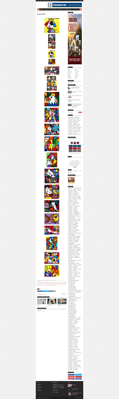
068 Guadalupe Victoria (76, 237)
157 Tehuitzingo (70, 322)
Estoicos (69, 73)
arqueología (39, 384)
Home (76, 397)
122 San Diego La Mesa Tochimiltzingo (73, 280)
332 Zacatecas (79, 134)
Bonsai (69, 70)
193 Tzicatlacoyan (70, 352)
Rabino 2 (69, 78)
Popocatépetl (54, 384)
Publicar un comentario (40, 311)
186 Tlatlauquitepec (70, 346)
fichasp (60, 386)
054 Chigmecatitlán (74, 224)
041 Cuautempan (70, 214)
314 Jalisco (78, 124)
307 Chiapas (78, 120)
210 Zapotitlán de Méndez (76, 365)
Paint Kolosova (70, 77)
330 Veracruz (70, 134)
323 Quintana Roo (70, 130)
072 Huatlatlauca (76, 240)
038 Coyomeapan (75, 211)
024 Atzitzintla (76, 201)
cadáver (61, 384)
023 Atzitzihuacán (70, 201)
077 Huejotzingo (78, 244)
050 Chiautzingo (75, 221)
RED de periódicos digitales (76, 99)
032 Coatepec (75, 207)
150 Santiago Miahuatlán (71, 316)
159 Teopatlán (70, 323)
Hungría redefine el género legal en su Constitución (76, 393)
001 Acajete (74, 188)
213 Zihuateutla (79, 366)
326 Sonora (74, 131)
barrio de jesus (40, 387)
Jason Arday (73, 384)
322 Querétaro (78, 128)
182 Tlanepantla (70, 343)
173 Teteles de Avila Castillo (71, 336)
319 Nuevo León (79, 127)
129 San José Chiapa (71, 290)
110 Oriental (69, 270)
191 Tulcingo (78, 349)
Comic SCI (76, 72)
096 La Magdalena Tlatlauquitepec (72, 260)
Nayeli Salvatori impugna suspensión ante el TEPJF (75, 87)
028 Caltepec (74, 204)
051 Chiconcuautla (70, 223)
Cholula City (58, 280)
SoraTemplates (42, 397)
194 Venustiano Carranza (77, 352)
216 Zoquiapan (70, 369)
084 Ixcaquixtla (78, 250)
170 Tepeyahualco (78, 332)
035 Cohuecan (70, 210)
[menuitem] (38, 9)
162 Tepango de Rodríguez (71, 326)
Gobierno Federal (70, 146)
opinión (63, 386)
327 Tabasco (78, 131)
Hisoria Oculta (77, 74)
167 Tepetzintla (70, 330)
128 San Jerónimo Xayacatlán (72, 289)
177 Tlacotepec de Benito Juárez (72, 339)
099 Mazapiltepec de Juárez (71, 263)
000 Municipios (70, 188)
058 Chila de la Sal (74, 227)
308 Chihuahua (70, 121)
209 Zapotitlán (70, 365)
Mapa (50, 0)
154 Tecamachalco (77, 319)
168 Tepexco (75, 330)
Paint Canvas (76, 76)
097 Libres (79, 260)
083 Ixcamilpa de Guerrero (71, 250)
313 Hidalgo (74, 124)
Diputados (70, 148)
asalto (58, 384)
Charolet (76, 70)
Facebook (61, 280)
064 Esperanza (74, 231)
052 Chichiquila (76, 223)
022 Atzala (75, 200)
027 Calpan (69, 204)
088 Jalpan (77, 253)
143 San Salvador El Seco (71, 306)
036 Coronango (75, 210)
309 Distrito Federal (75, 121)
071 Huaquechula (70, 240)
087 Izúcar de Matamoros (71, 253)
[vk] (78, 379)
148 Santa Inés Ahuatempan (72, 313)
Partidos (74, 148)
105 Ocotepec (70, 267)
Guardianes (76, 73)
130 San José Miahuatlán (78, 290)
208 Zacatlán (75, 363)
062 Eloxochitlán (77, 230)
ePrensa (56, 0)
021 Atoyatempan (70, 200)
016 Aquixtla (74, 197)
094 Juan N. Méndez (76, 257)
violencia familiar (62, 387)
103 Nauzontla (79, 264)
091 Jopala (78, 254)
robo (58, 387)
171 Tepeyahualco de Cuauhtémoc (72, 333)
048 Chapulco (79, 220)
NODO (76, 171)
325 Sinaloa (69, 131)
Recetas (76, 78)
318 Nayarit (74, 127)
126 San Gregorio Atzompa (71, 286)
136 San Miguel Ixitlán (71, 297)
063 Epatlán (69, 231)
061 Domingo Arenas (71, 230)
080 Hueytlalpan (70, 247)
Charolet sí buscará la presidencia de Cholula (77, 92)
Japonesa (69, 75)
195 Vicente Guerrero (71, 353)
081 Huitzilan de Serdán (77, 247)
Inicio (38, 0)
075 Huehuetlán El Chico (71, 243)
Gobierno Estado (74, 146)
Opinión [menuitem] (41, 9)
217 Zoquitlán (75, 369)
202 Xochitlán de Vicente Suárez (72, 359)
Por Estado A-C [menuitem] (47, 9)
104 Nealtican (70, 266)
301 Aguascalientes (70, 117)
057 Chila (69, 227)
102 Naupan (74, 264)
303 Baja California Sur (71, 118)
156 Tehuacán (75, 320)
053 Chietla (69, 224)
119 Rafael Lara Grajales (76, 276)
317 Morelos (70, 127)
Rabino (76, 77)
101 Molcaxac (70, 264)
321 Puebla (74, 128)
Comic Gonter (77, 71)
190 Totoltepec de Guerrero (71, 349)
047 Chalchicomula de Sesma (72, 220)
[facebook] (80, 0)
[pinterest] (78, 377)
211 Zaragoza (70, 366)
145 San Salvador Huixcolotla (72, 309)
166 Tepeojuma (76, 329)
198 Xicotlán (70, 356)
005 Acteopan (79, 190)
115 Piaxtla (74, 273)
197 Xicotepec (77, 355)
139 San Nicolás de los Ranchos (72, 300)
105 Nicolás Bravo (75, 266)
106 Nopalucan (75, 267)
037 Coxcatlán (70, 211)
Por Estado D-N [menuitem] (54, 9)
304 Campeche (77, 118)
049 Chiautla (70, 221)
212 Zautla (74, 366)
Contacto (47, 0)
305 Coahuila (70, 120)
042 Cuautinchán (76, 214)
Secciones (53, 0)
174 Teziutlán (78, 336)
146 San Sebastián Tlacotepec (72, 310)
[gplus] (71, 377)
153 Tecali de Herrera (71, 319)
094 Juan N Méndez (70, 257)
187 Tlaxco (76, 346)
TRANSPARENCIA (70, 172)
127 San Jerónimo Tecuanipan (72, 287)
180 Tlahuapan (70, 342)
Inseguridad (79, 148)
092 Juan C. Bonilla (70, 256)
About (78, 397)
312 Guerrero (70, 124)
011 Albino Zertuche (75, 194)
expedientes (39, 390)
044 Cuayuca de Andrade (71, 217)
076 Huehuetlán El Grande (71, 244)
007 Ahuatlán (75, 191)
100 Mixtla (77, 263)
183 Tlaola (75, 343)
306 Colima (74, 120)
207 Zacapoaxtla (70, 363)
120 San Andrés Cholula (71, 277)
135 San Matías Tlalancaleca (72, 296)
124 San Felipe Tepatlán (71, 283)
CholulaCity (41, 0)
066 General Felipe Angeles (71, 234)
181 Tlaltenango (75, 342)
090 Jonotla (74, 254)
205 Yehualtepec (70, 362)
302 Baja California (76, 117)
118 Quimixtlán (70, 276)
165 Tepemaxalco (70, 329)
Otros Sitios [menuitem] (67, 9)
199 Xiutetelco (74, 356)
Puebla (44, 0)
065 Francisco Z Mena (71, 233)
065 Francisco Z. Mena (78, 233)
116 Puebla (78, 273)
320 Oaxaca (69, 128)
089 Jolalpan (70, 254)
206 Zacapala (75, 362)
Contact (81, 397)
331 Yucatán (74, 134)
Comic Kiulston (70, 72)
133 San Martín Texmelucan (71, 293)
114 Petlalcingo (70, 273)
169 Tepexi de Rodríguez (71, 332)
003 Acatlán (69, 190)
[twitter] (78, 375)
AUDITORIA (69, 171)
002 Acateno (79, 188)
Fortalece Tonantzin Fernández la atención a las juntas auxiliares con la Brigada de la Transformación (77, 105)
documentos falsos (55, 386)
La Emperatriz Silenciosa (75, 388)
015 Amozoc (70, 197)
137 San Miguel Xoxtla (78, 297)
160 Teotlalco (75, 323)
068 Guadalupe (70, 237)
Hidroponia (69, 74)
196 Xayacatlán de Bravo (71, 355)
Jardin (76, 75)
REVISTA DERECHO (70, 82)
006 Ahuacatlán (70, 191)
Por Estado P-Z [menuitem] (60, 9)
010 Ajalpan (69, 194)
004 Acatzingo (74, 190)
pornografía (54, 387)
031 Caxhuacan (70, 207)
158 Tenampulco (76, 322)
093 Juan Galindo (76, 256)
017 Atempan (78, 197)
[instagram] (71, 379)
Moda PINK (69, 76)
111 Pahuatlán (74, 270)
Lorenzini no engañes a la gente (76, 95)
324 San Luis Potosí (76, 130)
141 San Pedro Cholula (71, 303)
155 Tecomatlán (70, 320)
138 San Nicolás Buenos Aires (72, 299)
